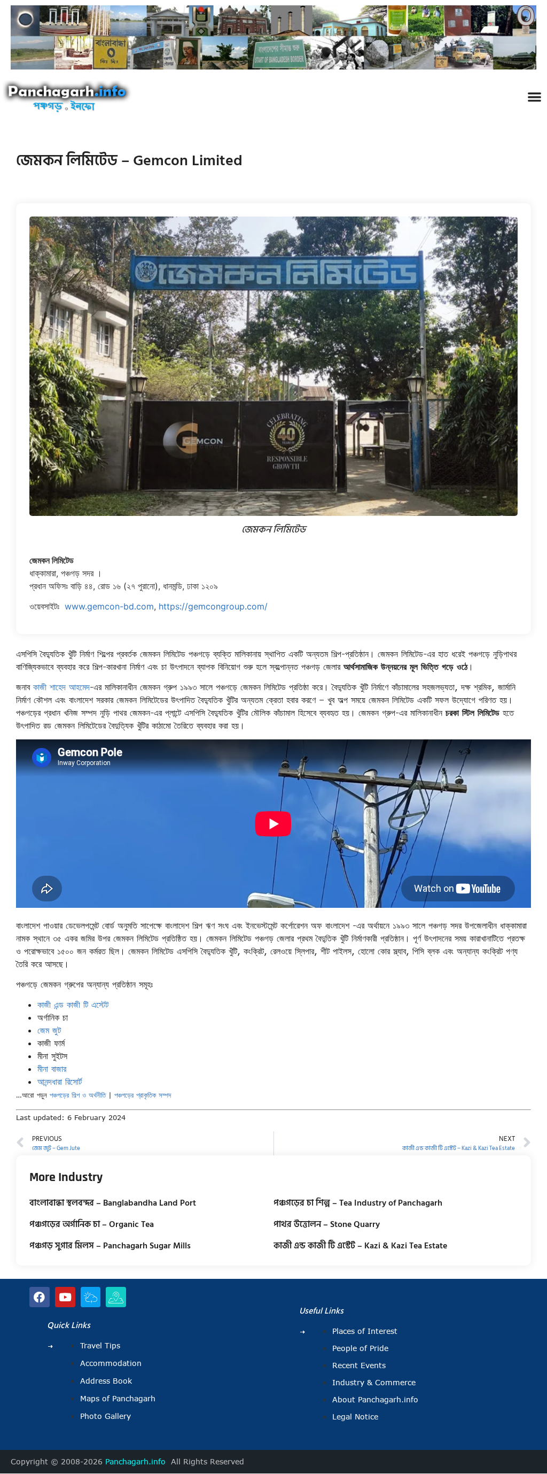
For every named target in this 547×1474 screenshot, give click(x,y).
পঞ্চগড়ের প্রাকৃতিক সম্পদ (142, 1095)
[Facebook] (39, 1297)
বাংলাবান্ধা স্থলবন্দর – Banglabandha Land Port (112, 1203)
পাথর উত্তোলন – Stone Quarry (327, 1224)
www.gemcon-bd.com (109, 606)
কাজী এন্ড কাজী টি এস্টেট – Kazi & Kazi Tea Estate (360, 1246)
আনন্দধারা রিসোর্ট (59, 1081)
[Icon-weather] (91, 1297)
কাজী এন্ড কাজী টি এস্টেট (72, 1004)
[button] (534, 96)
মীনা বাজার (51, 1068)
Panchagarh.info (135, 1462)
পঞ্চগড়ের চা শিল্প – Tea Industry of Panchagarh (358, 1203)
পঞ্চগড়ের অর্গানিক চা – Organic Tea (91, 1224)
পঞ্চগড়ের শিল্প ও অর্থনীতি (78, 1095)
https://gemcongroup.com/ (213, 606)
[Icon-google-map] (116, 1297)
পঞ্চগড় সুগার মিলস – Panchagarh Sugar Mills (110, 1246)
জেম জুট (49, 1030)
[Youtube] (65, 1297)
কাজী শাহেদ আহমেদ (61, 687)
